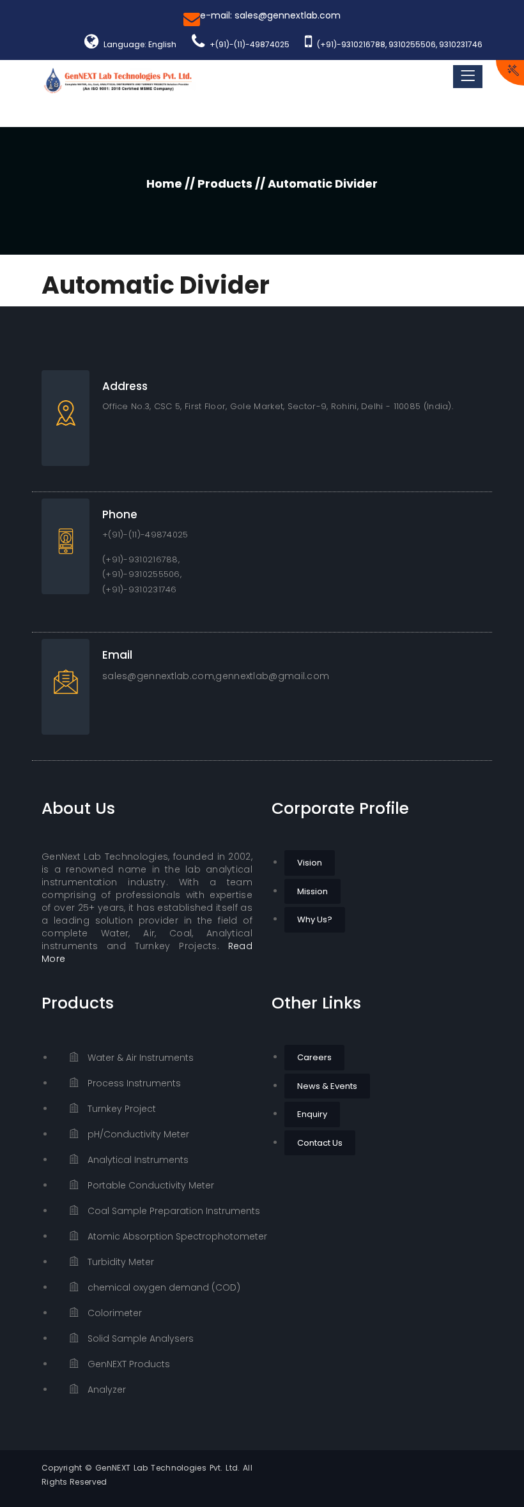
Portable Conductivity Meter (149, 1185)
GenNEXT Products (127, 1364)
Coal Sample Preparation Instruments (168, 1210)
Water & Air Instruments (139, 1057)
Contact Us (320, 1143)
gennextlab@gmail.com (272, 676)
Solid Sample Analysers (139, 1338)
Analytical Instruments (137, 1159)
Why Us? (314, 919)
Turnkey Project (120, 1108)
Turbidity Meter (119, 1262)
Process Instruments (133, 1083)
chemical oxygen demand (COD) (162, 1287)
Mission (312, 891)
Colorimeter (113, 1313)
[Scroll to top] (497, 1480)
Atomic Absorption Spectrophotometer (168, 1236)
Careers (314, 1057)
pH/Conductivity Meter (137, 1134)
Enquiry (312, 1114)
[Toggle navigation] (467, 76)
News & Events (327, 1086)
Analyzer (105, 1389)
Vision (309, 863)
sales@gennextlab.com (158, 676)
